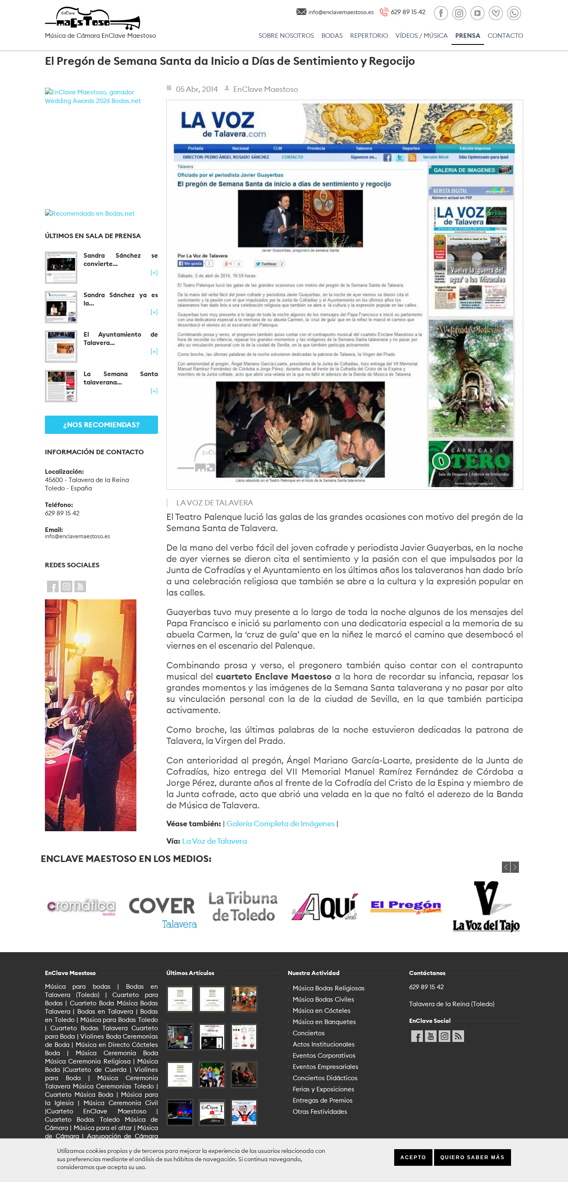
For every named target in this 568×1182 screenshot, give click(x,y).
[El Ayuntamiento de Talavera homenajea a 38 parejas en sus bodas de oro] (61, 346)
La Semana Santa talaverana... (121, 378)
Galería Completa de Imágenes (281, 823)
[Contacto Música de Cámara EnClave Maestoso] (341, 11)
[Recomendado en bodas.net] (101, 213)
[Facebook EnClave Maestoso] (441, 13)
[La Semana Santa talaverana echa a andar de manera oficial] (61, 386)
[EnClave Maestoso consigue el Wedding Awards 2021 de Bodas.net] (212, 999)
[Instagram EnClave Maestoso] (459, 13)
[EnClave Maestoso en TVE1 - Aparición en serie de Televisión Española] (212, 1074)
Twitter (66, 585)
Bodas (332, 35)
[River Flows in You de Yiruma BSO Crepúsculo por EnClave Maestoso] (180, 1112)
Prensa (467, 35)
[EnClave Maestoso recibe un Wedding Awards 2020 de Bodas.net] (180, 1074)
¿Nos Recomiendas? (101, 424)
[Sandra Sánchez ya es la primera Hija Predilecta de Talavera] (61, 307)
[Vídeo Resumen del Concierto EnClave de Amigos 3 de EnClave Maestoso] (212, 1112)
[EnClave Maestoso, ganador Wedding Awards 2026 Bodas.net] (101, 144)
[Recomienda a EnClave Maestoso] (101, 715)
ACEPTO (413, 1157)
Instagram (444, 1034)
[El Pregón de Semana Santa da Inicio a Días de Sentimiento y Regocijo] (344, 294)
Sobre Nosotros (286, 35)
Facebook (53, 585)
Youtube (80, 585)
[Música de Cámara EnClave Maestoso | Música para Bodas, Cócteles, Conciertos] (101, 18)
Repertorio (369, 35)
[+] (154, 272)
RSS (458, 1034)
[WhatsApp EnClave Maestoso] (514, 13)
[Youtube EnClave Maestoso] (477, 13)
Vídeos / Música (421, 35)
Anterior (506, 867)
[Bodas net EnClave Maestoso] (496, 13)
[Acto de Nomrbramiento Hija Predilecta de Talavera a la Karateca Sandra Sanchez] (244, 1112)
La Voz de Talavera (214, 841)
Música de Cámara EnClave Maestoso (100, 35)
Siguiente (515, 867)
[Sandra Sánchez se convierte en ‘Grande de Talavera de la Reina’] (61, 267)
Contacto (505, 35)
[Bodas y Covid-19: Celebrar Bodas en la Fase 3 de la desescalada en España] (244, 1037)
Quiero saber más (472, 1157)
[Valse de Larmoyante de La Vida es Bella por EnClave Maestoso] (244, 1074)
